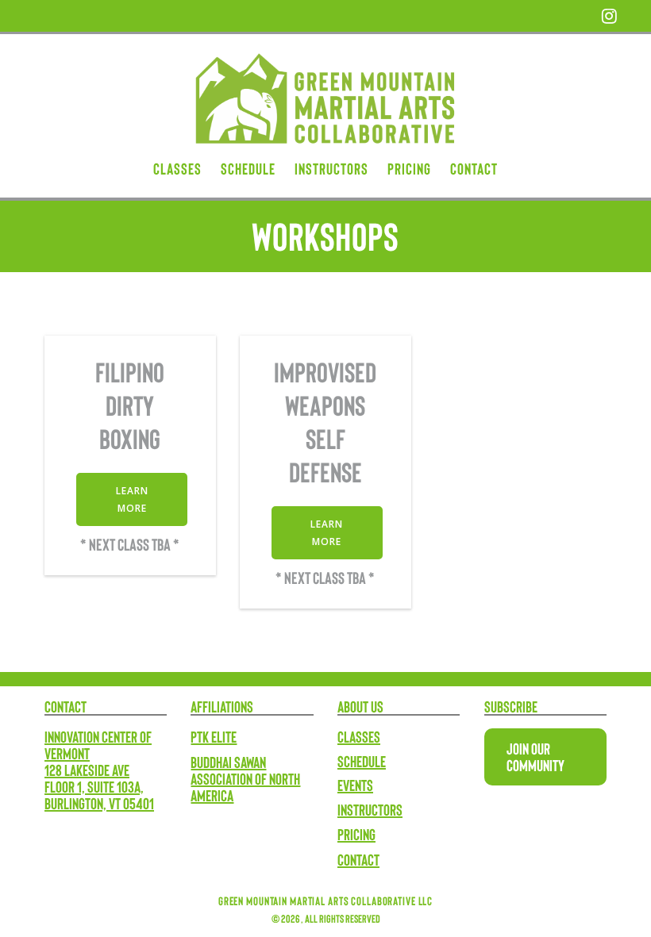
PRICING (409, 169)
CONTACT (474, 169)
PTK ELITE (214, 736)
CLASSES (177, 169)
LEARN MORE (132, 499)
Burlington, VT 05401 (99, 802)
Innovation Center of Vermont (98, 744)
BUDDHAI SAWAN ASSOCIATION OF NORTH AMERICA (245, 778)
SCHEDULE (248, 169)
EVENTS (355, 784)
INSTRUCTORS (331, 169)
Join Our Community (535, 756)
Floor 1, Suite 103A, (94, 786)
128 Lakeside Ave (86, 769)
